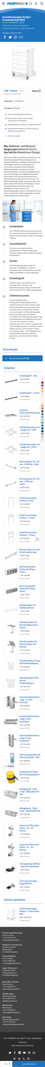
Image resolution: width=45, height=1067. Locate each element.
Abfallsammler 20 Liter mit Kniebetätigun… (29, 680)
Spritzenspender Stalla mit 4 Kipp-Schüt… (27, 569)
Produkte (7, 26)
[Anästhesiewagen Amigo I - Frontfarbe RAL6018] (42, 423)
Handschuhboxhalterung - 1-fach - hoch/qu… (29, 700)
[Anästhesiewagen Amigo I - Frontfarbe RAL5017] (42, 428)
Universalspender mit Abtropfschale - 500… (30, 756)
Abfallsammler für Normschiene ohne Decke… (28, 625)
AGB (13, 1045)
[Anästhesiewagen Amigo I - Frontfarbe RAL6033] (42, 414)
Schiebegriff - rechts (29, 393)
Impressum (20, 1045)
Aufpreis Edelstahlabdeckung (29, 411)
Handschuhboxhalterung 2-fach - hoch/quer (29, 719)
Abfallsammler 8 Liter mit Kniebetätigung (29, 662)
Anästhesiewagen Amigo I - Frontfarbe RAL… (29, 911)
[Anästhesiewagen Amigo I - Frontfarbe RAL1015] (42, 440)
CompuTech (22, 1042)
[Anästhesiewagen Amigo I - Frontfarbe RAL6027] (42, 417)
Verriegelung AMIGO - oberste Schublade (29, 865)
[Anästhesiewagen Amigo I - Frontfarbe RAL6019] (42, 420)
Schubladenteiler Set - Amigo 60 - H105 (29, 428)
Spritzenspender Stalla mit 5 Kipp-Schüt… (27, 588)
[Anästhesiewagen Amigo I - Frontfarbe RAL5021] (42, 411)
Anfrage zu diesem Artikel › (12, 33)
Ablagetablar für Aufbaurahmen (27, 606)
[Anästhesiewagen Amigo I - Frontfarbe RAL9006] (42, 434)
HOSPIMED (11, 1038)
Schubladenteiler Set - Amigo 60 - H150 (29, 445)
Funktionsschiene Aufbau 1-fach (28, 499)
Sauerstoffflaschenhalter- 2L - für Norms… (29, 828)
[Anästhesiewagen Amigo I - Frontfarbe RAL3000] (42, 382)
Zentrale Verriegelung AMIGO (28, 882)
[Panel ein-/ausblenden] (37, 539)
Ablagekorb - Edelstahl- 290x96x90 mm (29, 809)
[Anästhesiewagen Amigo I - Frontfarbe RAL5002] (42, 431)
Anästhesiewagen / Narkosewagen (18, 28)
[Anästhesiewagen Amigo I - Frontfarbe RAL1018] (42, 391)
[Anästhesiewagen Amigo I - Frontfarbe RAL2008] (42, 408)
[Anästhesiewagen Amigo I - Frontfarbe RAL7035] (42, 437)
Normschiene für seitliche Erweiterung (30, 550)
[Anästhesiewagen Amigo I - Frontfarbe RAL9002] (42, 397)
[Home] (17, 3)
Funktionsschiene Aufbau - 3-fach (28, 533)
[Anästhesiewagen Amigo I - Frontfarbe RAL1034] (42, 405)
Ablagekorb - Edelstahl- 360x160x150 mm (29, 792)
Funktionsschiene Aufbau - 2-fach (28, 516)
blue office (21, 1038)
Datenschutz (29, 1045)
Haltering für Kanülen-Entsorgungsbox (29, 773)
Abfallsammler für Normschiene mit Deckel (28, 644)
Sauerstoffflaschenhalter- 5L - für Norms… (29, 847)
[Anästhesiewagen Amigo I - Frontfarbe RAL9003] (42, 402)
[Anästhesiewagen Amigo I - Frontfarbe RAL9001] (42, 400)
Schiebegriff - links (28, 375)
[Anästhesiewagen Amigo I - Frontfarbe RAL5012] (42, 425)
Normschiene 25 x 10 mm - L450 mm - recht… (29, 481)
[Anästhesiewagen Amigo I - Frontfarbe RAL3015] (42, 388)
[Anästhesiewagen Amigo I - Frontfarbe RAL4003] (42, 385)
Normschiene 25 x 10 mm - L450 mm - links (29, 463)
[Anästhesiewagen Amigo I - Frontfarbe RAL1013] (42, 394)
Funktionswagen (21, 26)
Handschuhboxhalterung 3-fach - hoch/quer (29, 738)
